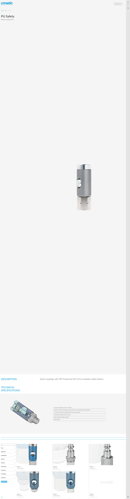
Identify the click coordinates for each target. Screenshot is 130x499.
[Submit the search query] (1, 444)
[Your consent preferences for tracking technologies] (2, 497)
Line (5, 10)
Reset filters (4, 481)
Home (2, 10)
